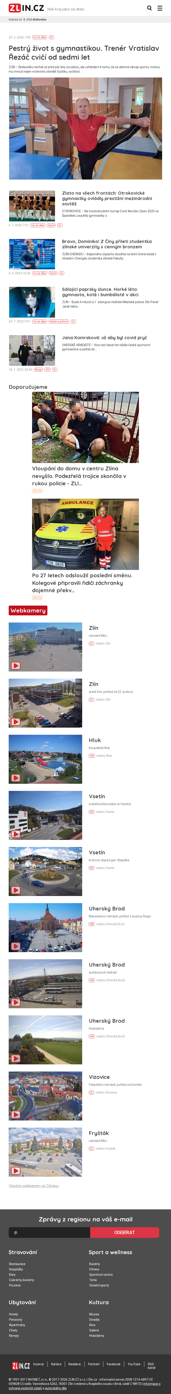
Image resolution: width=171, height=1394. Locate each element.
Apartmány (17, 1325)
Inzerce (38, 1364)
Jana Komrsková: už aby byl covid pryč (104, 337)
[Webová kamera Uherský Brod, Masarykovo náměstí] (45, 927)
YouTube (134, 1364)
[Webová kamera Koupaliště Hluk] (45, 759)
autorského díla (56, 1388)
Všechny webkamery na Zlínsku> (34, 1186)
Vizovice (99, 1077)
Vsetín (97, 796)
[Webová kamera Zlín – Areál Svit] (45, 703)
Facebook (113, 1364)
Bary (12, 1274)
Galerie (94, 1330)
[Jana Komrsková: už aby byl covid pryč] (32, 350)
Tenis (93, 1280)
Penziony (15, 1319)
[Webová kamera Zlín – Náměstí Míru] (45, 647)
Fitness (94, 1269)
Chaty (13, 1330)
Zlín (93, 628)
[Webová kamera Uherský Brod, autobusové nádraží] (45, 983)
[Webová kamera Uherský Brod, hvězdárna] (45, 1039)
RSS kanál (151, 1366)
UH (47, 369)
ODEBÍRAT (124, 1232)
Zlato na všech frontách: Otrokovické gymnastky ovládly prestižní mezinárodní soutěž (107, 198)
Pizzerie (15, 1285)
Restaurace (17, 1264)
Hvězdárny (96, 1335)
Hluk (95, 740)
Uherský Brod (107, 908)
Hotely (13, 1314)
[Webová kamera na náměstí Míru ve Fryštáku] (45, 1152)
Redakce (75, 1364)
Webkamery (28, 610)
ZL (51, 37)
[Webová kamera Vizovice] (45, 1096)
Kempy (14, 1335)
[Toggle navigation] (159, 8)
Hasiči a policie (59, 321)
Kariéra (56, 1364)
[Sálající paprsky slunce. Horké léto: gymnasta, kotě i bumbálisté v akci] (32, 302)
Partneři (94, 1364)
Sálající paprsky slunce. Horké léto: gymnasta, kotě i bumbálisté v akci (100, 291)
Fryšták (99, 1133)
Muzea (94, 1314)
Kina (92, 1325)
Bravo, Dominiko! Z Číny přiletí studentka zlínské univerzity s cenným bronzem (107, 244)
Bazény (94, 1264)
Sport (51, 225)
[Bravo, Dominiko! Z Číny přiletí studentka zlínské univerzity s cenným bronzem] (32, 254)
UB (91, 924)
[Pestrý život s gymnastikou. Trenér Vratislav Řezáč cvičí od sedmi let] (85, 129)
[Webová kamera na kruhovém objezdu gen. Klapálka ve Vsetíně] (45, 871)
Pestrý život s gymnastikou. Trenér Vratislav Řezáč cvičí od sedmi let (84, 52)
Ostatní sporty (99, 1285)
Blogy (38, 369)
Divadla (94, 1319)
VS (91, 811)
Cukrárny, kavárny (21, 1280)
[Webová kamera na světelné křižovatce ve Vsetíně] (45, 815)
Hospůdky (16, 1269)
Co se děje (39, 37)
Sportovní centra (101, 1274)
